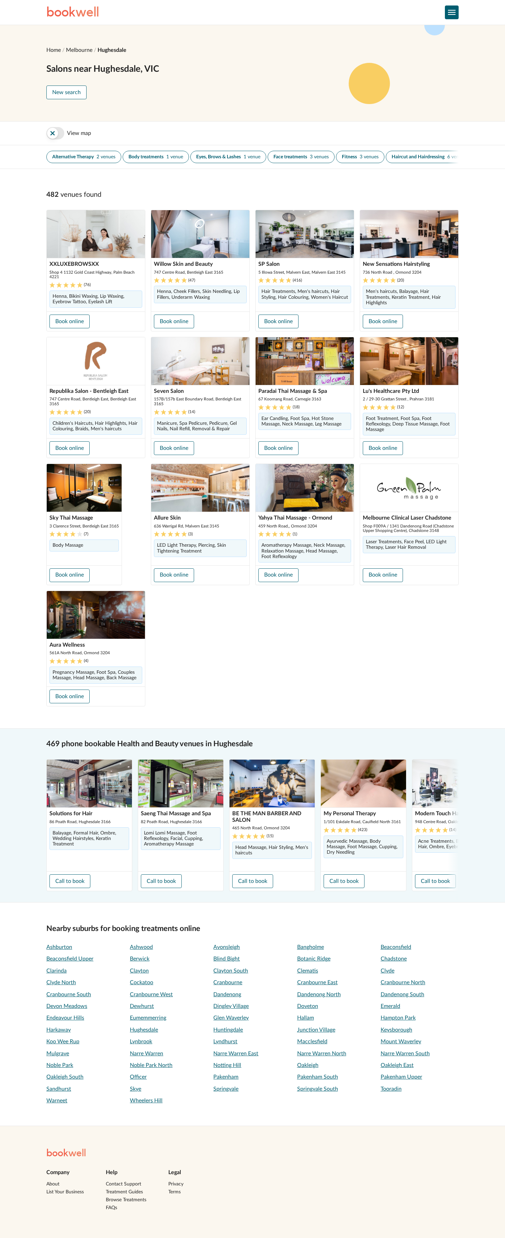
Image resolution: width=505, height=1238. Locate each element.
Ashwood (141, 947)
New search (66, 92)
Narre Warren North (321, 1053)
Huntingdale (228, 1030)
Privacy (175, 1184)
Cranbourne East (317, 982)
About (52, 1184)
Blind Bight (226, 959)
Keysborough (396, 1030)
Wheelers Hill (146, 1100)
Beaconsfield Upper (69, 959)
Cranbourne (227, 982)
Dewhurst (142, 1006)
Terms (174, 1192)
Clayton (139, 971)
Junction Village (316, 1030)
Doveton (307, 1006)
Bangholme (310, 947)
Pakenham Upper (401, 1077)
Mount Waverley (401, 1041)
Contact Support (123, 1184)
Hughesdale (112, 50)
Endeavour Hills (65, 1018)
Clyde (387, 971)
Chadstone (394, 959)
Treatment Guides (124, 1192)
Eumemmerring (148, 1018)
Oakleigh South (64, 1077)
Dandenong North (319, 994)
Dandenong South (402, 994)
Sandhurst (58, 1089)
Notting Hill (227, 1065)
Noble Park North (151, 1065)
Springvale (225, 1089)
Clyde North (61, 982)
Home (53, 50)
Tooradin (391, 1089)
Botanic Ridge (313, 959)
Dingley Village (231, 1006)
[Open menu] (452, 12)
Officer (138, 1077)
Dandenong (227, 994)
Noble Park (59, 1065)
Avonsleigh (226, 947)
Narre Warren (146, 1053)
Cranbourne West (151, 994)
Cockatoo (141, 982)
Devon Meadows (66, 1006)
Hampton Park (398, 1018)
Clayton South (230, 971)
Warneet (56, 1100)
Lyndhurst (225, 1041)
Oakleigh (307, 1065)
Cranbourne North (403, 982)
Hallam (305, 1018)
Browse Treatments (126, 1199)
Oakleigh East (397, 1065)
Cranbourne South (68, 994)
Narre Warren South (405, 1053)
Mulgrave (57, 1053)
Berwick (139, 959)
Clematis (307, 971)
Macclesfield (312, 1041)
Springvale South (317, 1089)
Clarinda (56, 971)
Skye (135, 1089)
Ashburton (59, 947)
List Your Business (65, 1192)
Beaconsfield (396, 947)
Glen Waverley (231, 1018)
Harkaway (58, 1030)
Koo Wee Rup (62, 1041)
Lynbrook (141, 1041)
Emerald (390, 1006)
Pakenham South (317, 1077)
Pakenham (225, 1077)
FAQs (111, 1207)
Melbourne (79, 50)
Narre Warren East (235, 1053)
